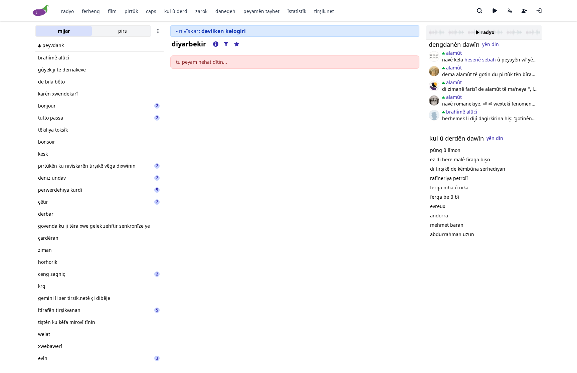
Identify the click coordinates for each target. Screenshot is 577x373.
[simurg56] (434, 71)
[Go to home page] (41, 11)
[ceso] (434, 56)
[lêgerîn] (479, 11)
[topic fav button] (236, 44)
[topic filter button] (226, 44)
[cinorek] (434, 85)
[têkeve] (539, 11)
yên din (490, 44)
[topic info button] (215, 44)
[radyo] (494, 10)
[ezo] (434, 115)
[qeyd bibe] (524, 11)
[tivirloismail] (434, 100)
